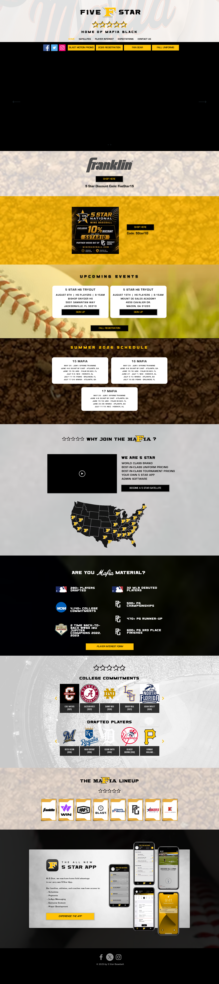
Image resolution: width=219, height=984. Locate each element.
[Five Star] (109, 12)
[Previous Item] (56, 698)
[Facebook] (46, 47)
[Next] (202, 102)
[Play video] (82, 473)
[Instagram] (62, 47)
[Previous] (16, 102)
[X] (110, 957)
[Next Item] (163, 698)
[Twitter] (54, 47)
